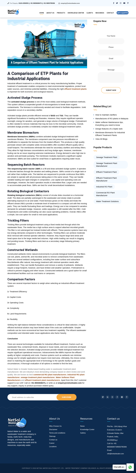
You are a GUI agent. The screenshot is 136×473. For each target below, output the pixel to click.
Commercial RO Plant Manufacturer (105, 194)
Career (51, 443)
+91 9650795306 (49, 3)
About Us (50, 13)
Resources (100, 13)
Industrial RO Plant (104, 187)
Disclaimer (53, 429)
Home (41, 13)
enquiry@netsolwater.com (70, 3)
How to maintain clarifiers (106, 115)
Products (61, 13)
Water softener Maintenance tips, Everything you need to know (109, 123)
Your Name (111, 36)
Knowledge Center (76, 13)
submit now (111, 90)
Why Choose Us (55, 426)
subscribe (66, 397)
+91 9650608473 (36, 3)
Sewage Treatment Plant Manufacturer (106, 164)
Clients (89, 13)
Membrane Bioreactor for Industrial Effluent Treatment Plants (110, 133)
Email (111, 58)
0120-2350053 (23, 3)
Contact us (53, 440)
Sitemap (52, 436)
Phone (111, 47)
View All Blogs (101, 139)
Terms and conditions (57, 433)
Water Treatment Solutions (107, 201)
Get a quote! (122, 13)
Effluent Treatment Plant (106, 172)
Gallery (83, 433)
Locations (53, 446)
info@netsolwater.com (115, 454)
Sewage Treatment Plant (106, 157)
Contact (110, 13)
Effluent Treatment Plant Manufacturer (106, 179)
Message (111, 70)
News (82, 426)
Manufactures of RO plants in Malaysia (111, 119)
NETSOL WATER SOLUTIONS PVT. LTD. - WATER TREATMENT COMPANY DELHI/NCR (66, 468)
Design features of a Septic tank (109, 129)
